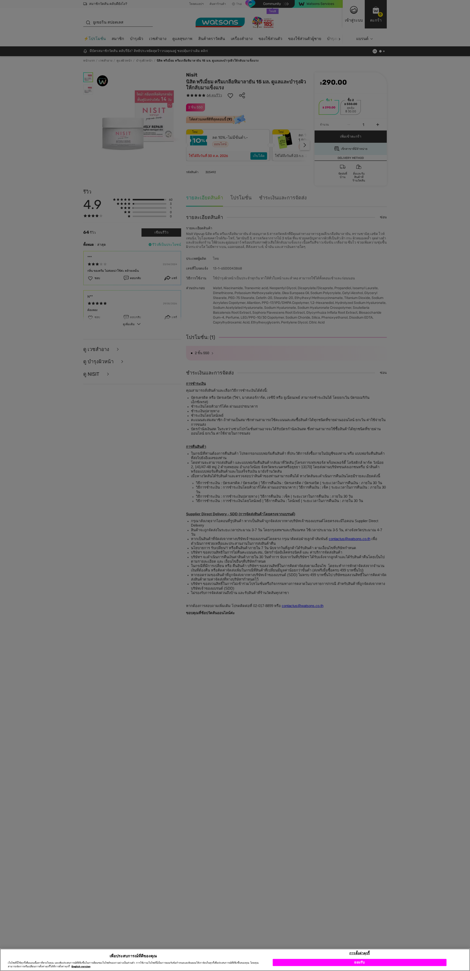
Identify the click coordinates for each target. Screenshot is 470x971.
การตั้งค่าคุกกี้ (359, 953)
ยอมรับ (359, 962)
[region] (235, 960)
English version (80, 966)
